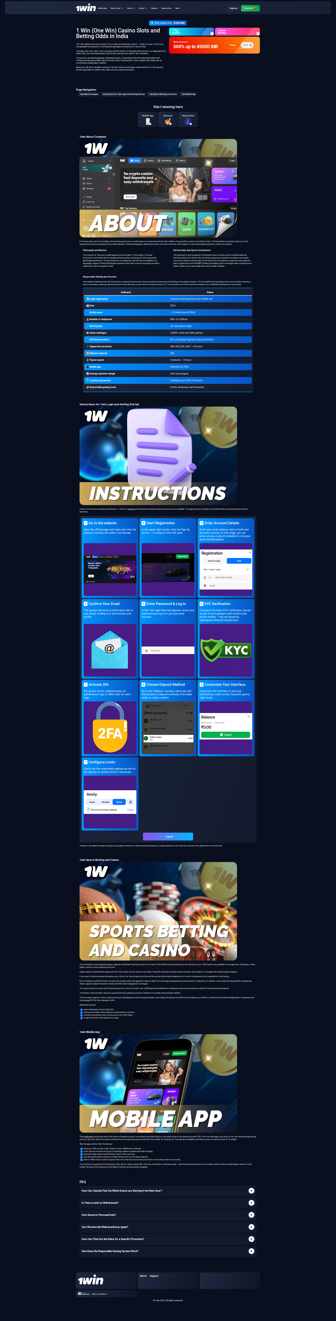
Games (141, 8)
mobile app (88, 1137)
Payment (154, 8)
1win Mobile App (189, 94)
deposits (132, 509)
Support (154, 1276)
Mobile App (102, 8)
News (177, 8)
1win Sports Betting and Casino (163, 94)
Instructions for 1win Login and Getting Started (124, 94)
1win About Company (89, 94)
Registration (166, 8)
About (143, 1276)
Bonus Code (115, 8)
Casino (129, 8)
